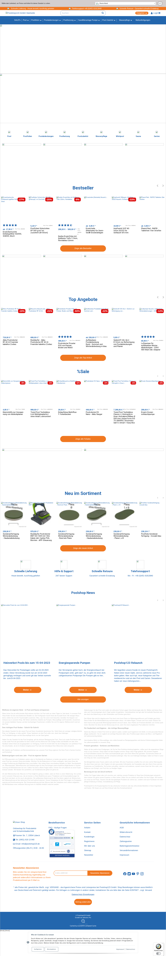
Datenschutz (130, 949)
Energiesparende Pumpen (74, 662)
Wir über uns (89, 846)
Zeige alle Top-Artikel (83, 358)
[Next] (163, 185)
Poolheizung (11, 763)
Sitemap (87, 850)
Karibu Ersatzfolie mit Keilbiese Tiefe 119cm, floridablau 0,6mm (68, 238)
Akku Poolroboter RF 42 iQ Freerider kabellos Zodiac (10, 342)
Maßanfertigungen (143, 20)
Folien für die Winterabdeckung (98, 720)
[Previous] (157, 185)
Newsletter (88, 855)
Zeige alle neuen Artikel (83, 548)
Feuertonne (129, 762)
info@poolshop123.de (30, 844)
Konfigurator (42, 716)
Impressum (120, 949)
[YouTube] (133, 874)
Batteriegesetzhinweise (129, 846)
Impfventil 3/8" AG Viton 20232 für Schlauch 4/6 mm (121, 230)
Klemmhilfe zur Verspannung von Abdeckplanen (13, 413)
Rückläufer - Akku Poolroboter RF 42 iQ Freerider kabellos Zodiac (41, 342)
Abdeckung (69, 774)
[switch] (158, 953)
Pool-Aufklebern (91, 753)
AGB (122, 828)
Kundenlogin (89, 837)
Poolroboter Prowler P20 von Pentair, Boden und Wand (66, 345)
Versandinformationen (129, 850)
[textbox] (125, 3)
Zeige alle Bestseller (83, 248)
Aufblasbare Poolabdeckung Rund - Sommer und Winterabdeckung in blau (96, 343)
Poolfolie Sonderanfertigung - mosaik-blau (151, 535)
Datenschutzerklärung (22, 875)
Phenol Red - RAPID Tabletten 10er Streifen (151, 229)
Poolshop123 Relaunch (128, 662)
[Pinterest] (137, 874)
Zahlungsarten (126, 841)
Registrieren (89, 841)
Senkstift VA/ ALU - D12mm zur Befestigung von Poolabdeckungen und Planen (123, 343)
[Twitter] (129, 874)
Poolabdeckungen (11, 735)
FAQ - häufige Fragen (58, 828)
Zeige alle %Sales (83, 439)
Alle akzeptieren (51, 949)
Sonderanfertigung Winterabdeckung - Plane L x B (121, 536)
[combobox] (125, 3)
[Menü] (162, 944)
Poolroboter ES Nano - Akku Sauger (94, 413)
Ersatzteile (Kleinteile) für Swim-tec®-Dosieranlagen (95, 230)
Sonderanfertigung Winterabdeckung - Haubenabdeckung (11, 536)
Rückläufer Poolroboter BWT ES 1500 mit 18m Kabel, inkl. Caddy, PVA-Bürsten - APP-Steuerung (41, 537)
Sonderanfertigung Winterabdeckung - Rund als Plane (66, 536)
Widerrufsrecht (126, 832)
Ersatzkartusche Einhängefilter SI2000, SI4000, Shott (12, 234)
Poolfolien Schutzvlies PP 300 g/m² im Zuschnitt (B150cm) (39, 230)
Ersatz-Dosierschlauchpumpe (147, 413)
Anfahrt (87, 828)
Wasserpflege (26, 735)
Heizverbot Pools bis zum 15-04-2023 (26, 662)
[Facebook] (124, 874)
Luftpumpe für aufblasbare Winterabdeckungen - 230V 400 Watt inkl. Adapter (150, 346)
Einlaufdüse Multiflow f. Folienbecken (67, 413)
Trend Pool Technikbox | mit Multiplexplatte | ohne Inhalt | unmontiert (40, 414)
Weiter (26, 690)
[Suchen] (102, 13)
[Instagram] (142, 874)
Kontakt (87, 832)
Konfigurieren (38, 949)
